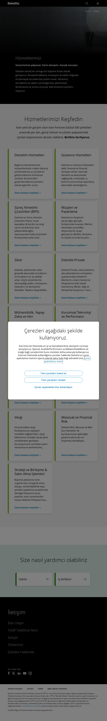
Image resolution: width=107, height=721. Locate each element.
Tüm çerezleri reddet (53, 380)
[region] (53, 360)
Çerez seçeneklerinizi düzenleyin (53, 387)
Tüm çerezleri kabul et (53, 373)
